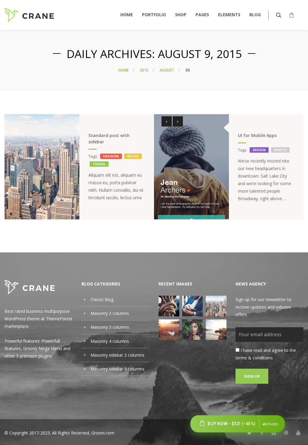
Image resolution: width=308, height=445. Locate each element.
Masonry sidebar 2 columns (117, 355)
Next (178, 121)
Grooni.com (102, 433)
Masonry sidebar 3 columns (117, 369)
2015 (144, 70)
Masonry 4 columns (110, 341)
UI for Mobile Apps (257, 135)
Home (123, 70)
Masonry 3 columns (110, 327)
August (167, 70)
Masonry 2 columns (110, 313)
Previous (167, 121)
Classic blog (102, 299)
